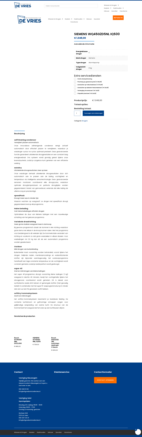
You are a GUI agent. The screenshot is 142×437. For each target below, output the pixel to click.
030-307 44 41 (24, 418)
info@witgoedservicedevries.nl (29, 391)
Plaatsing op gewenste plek (89, 82)
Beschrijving (19, 134)
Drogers (85, 121)
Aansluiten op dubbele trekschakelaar (93, 87)
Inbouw (106, 11)
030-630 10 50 (24, 389)
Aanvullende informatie (84, 44)
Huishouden (117, 8)
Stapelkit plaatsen (86, 93)
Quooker (114, 11)
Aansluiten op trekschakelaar (90, 85)
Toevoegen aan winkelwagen (93, 113)
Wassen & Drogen (110, 5)
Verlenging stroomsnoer (88, 90)
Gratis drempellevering (84, 79)
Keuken (106, 8)
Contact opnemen (105, 380)
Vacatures (123, 11)
